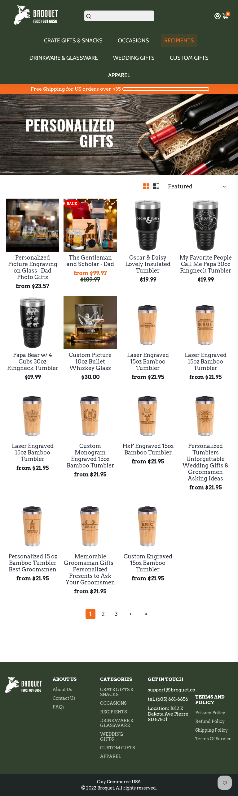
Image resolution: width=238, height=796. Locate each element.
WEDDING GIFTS (134, 57)
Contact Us (64, 698)
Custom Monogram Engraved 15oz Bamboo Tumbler (90, 456)
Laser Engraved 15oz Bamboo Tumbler (148, 361)
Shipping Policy (211, 730)
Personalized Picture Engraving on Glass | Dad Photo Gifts (32, 267)
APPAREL (119, 75)
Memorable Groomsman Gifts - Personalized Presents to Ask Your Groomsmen (90, 569)
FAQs (58, 706)
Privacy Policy (210, 712)
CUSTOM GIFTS (189, 57)
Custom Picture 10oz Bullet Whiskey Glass (90, 361)
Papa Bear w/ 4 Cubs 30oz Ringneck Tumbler (32, 361)
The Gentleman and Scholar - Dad (90, 260)
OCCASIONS (133, 40)
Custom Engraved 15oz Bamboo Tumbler (148, 563)
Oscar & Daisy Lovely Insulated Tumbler (147, 264)
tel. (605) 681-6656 (168, 699)
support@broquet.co (171, 690)
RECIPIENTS (179, 40)
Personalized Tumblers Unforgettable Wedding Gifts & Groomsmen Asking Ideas (206, 462)
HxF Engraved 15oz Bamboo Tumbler (148, 449)
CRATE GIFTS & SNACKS (73, 40)
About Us (62, 689)
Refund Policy (210, 721)
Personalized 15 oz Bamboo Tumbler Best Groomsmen (32, 563)
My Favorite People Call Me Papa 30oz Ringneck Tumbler (205, 264)
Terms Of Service (213, 738)
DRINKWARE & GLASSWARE (63, 57)
